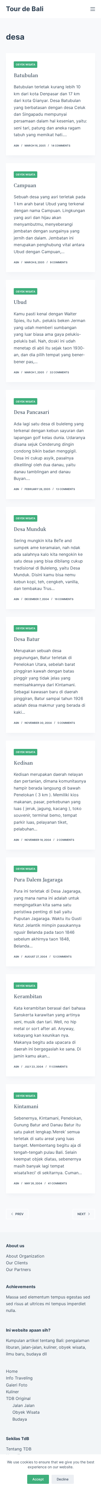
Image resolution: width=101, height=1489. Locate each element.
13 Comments (65, 489)
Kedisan (23, 762)
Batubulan (26, 75)
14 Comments (60, 145)
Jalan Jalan (23, 1405)
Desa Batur (27, 639)
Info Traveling (19, 1378)
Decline (63, 1479)
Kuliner (12, 1391)
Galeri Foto (16, 1385)
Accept (38, 1479)
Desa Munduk (30, 528)
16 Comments (64, 599)
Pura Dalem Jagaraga (38, 879)
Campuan (25, 185)
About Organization (25, 1256)
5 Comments (66, 722)
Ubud (20, 301)
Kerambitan (28, 996)
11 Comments (58, 1066)
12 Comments (62, 956)
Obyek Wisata (25, 64)
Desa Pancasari (31, 411)
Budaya (19, 1419)
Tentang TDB (18, 1448)
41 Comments (57, 1183)
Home (12, 1371)
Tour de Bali (25, 9)
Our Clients (17, 1262)
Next (81, 1214)
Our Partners (18, 1269)
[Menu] (92, 9)
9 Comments (58, 262)
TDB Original (18, 1398)
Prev (19, 1214)
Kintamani (26, 1106)
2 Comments (65, 839)
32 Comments (59, 372)
